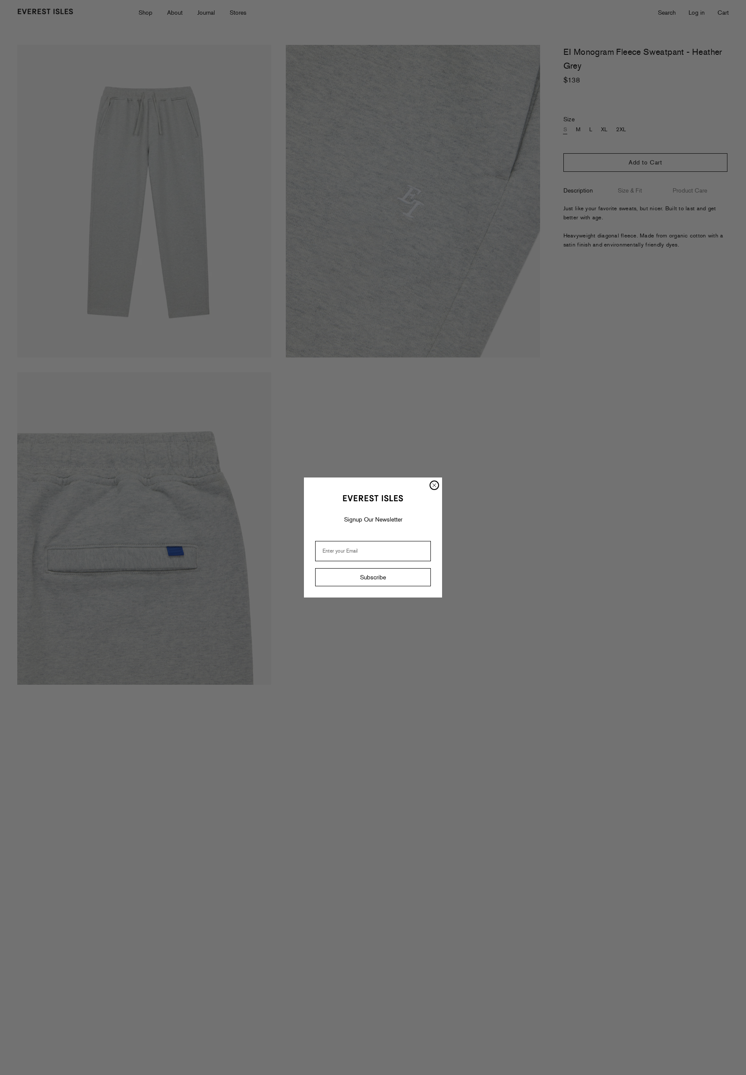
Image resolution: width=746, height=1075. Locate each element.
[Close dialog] (434, 485)
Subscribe (373, 577)
